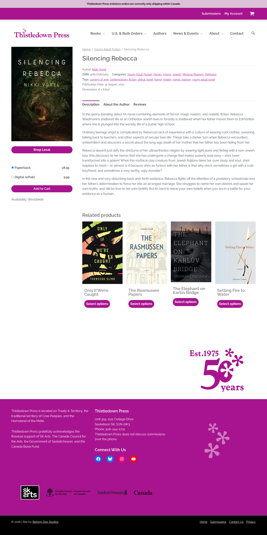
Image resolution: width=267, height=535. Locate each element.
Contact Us (236, 521)
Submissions (218, 521)
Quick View (102, 280)
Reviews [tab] (140, 104)
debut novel (145, 79)
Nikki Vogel (99, 69)
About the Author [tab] (116, 104)
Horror (167, 74)
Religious (211, 74)
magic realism (182, 79)
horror (158, 79)
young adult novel (203, 79)
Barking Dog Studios (45, 521)
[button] (103, 33)
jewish (167, 79)
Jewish (177, 74)
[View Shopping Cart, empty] (252, 13)
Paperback (23, 168)
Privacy (251, 521)
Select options (97, 304)
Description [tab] (90, 104)
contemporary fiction (123, 79)
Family (157, 74)
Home (86, 49)
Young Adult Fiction (107, 49)
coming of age (99, 79)
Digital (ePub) (25, 177)
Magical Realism (193, 74)
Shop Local (41, 150)
